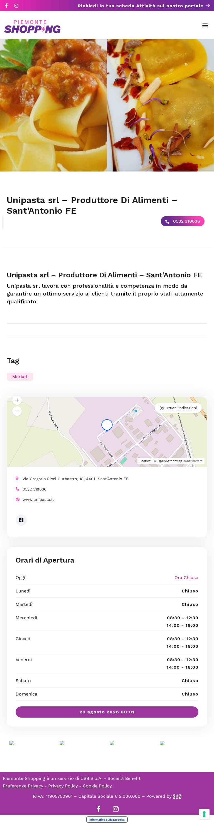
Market (20, 376)
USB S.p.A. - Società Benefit (111, 778)
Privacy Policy (63, 786)
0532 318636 (186, 221)
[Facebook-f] (6, 5)
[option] (53, 105)
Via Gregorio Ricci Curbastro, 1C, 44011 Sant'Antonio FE (75, 479)
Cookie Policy (97, 786)
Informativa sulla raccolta (107, 819)
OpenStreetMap (169, 461)
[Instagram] (16, 5)
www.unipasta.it (38, 499)
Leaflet (145, 461)
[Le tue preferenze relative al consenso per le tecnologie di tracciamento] (204, 814)
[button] (205, 25)
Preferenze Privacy (23, 786)
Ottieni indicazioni (181, 408)
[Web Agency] (177, 796)
